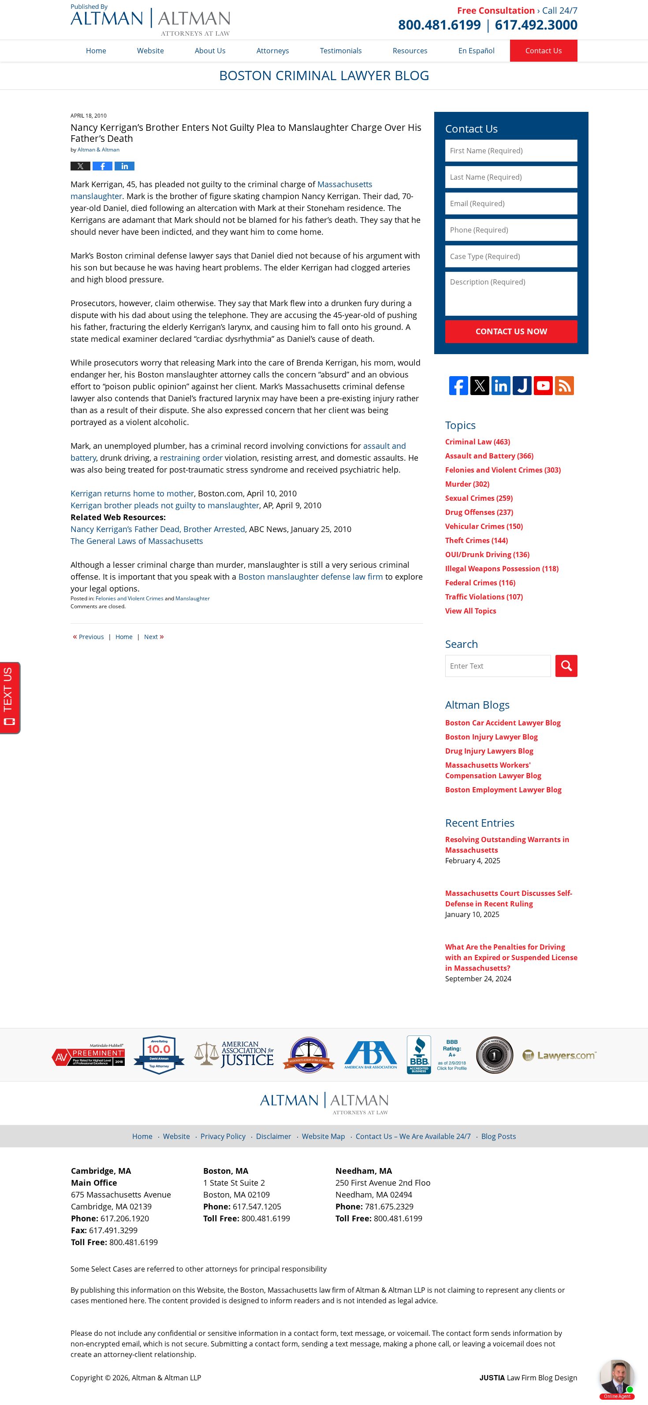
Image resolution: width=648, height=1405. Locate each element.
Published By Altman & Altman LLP (487, 20)
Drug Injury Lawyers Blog (489, 751)
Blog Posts (498, 1136)
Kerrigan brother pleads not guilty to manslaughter (165, 505)
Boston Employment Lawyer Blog (503, 790)
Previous (88, 636)
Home (96, 50)
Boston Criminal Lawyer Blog (150, 20)
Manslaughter (192, 598)
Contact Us (543, 50)
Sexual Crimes (479, 498)
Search (566, 666)
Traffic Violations (484, 597)
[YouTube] (543, 385)
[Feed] (564, 385)
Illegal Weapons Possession (502, 568)
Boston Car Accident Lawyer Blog (503, 723)
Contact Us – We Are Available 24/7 (413, 1136)
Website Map (323, 1136)
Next (154, 636)
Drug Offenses (479, 512)
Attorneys (273, 50)
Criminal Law (477, 442)
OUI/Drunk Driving (487, 554)
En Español (476, 50)
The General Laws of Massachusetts (137, 541)
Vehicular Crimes (484, 526)
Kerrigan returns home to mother (132, 493)
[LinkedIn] (501, 385)
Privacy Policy (223, 1136)
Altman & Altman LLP (166, 1378)
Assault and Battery (489, 456)
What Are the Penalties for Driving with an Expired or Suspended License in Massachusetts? (511, 957)
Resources (410, 50)
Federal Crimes (480, 583)
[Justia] (522, 385)
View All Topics (470, 611)
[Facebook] (458, 385)
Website (150, 50)
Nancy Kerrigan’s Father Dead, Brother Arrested (158, 529)
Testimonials (341, 50)
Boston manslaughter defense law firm (310, 576)
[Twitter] (479, 385)
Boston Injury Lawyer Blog (491, 737)
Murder (467, 484)
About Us (210, 50)
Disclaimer (273, 1136)
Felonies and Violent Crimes (130, 598)
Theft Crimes (476, 540)
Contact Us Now (511, 331)
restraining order (191, 457)
